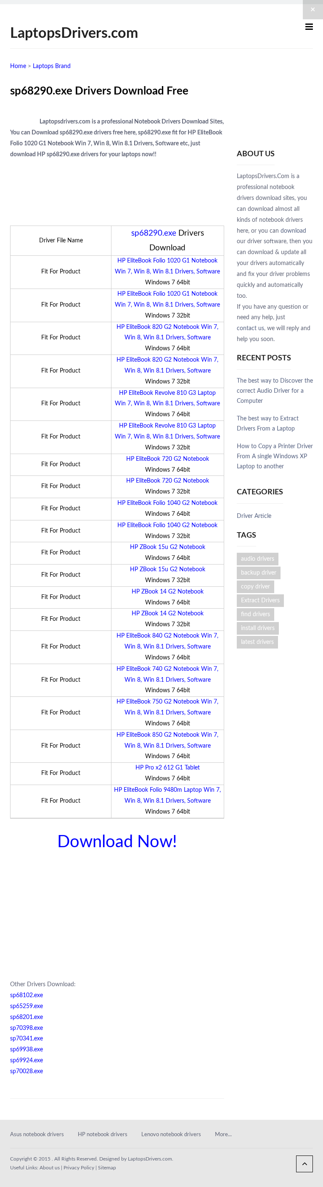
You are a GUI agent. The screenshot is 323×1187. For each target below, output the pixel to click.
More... (223, 1134)
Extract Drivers (260, 601)
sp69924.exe (26, 1061)
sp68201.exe (26, 1017)
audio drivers (257, 559)
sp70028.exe (26, 1071)
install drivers (258, 628)
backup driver (258, 573)
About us (50, 1167)
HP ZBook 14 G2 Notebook (168, 592)
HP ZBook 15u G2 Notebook (167, 547)
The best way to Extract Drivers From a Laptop (268, 424)
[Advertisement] (108, 76)
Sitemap (107, 1167)
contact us (250, 328)
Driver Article (254, 516)
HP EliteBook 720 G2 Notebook (167, 459)
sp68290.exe (153, 233)
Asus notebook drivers (37, 1134)
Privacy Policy (79, 1167)
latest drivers (257, 642)
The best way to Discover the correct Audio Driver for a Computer (275, 391)
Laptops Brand (52, 66)
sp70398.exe (26, 1028)
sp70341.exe (26, 1039)
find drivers (255, 614)
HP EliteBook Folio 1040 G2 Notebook (167, 503)
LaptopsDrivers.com (74, 33)
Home (18, 66)
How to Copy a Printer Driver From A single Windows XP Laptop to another (275, 457)
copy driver (255, 587)
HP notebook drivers (102, 1134)
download (293, 231)
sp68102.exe (26, 995)
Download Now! (117, 842)
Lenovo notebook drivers (171, 1134)
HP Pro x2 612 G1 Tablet (167, 768)
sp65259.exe (26, 1006)
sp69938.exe (26, 1050)
